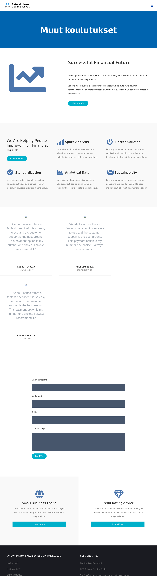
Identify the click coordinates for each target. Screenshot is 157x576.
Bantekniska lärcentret (91, 563)
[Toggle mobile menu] (152, 5)
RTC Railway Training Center (93, 569)
